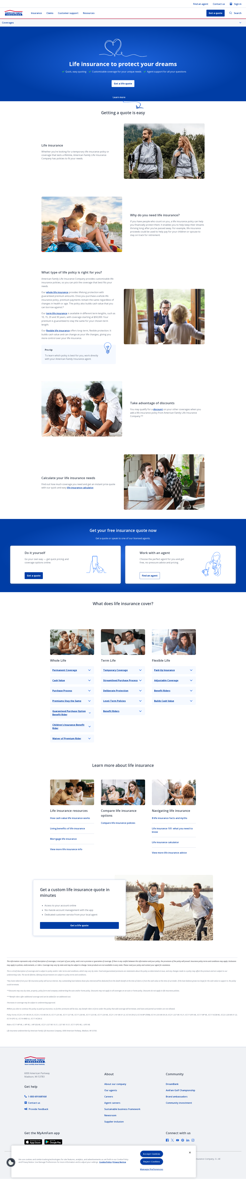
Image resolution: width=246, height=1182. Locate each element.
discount (158, 409)
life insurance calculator (80, 487)
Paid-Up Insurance (164, 670)
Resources (89, 13)
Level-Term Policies (114, 700)
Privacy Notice (119, 1162)
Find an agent (200, 4)
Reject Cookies (151, 1161)
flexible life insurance (58, 330)
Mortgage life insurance (63, 838)
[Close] (190, 1152)
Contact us (219, 4)
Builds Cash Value (164, 700)
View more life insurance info (66, 849)
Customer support (68, 13)
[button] (11, 1162)
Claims (49, 13)
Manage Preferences (151, 1169)
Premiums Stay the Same (66, 700)
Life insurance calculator (165, 842)
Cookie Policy (105, 1162)
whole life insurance (57, 292)
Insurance (36, 13)
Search (237, 13)
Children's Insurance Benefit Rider (68, 726)
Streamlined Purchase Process (120, 680)
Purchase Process (62, 690)
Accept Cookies (151, 1154)
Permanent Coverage (64, 670)
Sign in (237, 4)
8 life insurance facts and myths (169, 818)
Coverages (8, 22)
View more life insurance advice (169, 852)
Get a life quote (123, 83)
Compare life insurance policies (118, 822)
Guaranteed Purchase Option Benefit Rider (69, 713)
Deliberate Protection (115, 690)
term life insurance (56, 313)
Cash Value (58, 680)
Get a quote (34, 575)
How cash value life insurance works (70, 818)
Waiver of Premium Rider (66, 738)
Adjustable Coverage (166, 680)
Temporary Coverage (115, 670)
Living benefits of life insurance (67, 828)
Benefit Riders (111, 711)
